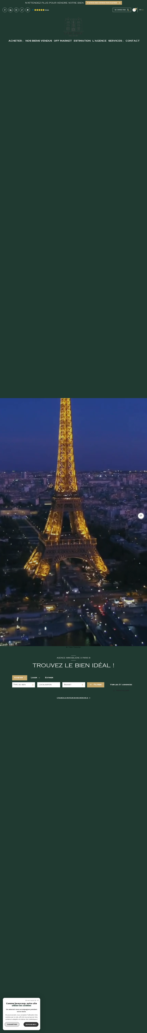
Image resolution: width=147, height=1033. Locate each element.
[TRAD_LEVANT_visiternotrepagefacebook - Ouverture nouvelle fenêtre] (5, 10)
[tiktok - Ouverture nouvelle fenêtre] (22, 10)
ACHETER (15, 41)
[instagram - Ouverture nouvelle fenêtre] (16, 10)
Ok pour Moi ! (31, 1024)
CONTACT (133, 41)
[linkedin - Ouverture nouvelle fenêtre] (10, 10)
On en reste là (30, 1000)
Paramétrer (12, 1024)
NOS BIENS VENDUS (38, 41)
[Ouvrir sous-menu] (23, 41)
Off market (63, 41)
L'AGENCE (99, 41)
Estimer (49, 678)
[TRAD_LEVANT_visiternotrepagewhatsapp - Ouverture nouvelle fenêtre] (27, 10)
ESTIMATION (82, 41)
